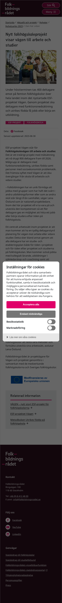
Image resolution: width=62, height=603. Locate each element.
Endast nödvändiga (31, 314)
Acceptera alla (31, 304)
